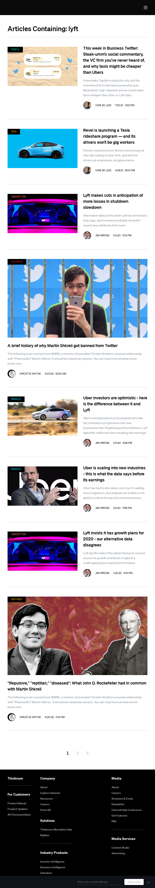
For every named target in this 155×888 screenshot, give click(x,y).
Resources (46, 798)
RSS (114, 821)
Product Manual (17, 803)
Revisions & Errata (122, 798)
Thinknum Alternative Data (56, 829)
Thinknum (15, 778)
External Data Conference (127, 810)
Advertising (118, 853)
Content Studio (120, 847)
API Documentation (19, 814)
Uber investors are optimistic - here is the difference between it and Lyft (115, 403)
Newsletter (118, 804)
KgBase (44, 835)
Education (46, 873)
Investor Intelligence (52, 861)
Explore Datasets (50, 793)
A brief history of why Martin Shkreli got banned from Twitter (63, 345)
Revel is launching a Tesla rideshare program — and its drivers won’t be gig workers (109, 136)
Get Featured (119, 815)
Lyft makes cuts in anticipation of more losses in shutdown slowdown (113, 201)
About (44, 787)
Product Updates (18, 809)
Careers (45, 804)
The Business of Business (21, 7)
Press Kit (45, 810)
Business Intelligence (52, 867)
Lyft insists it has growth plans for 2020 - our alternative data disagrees (113, 538)
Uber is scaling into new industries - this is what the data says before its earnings (114, 473)
